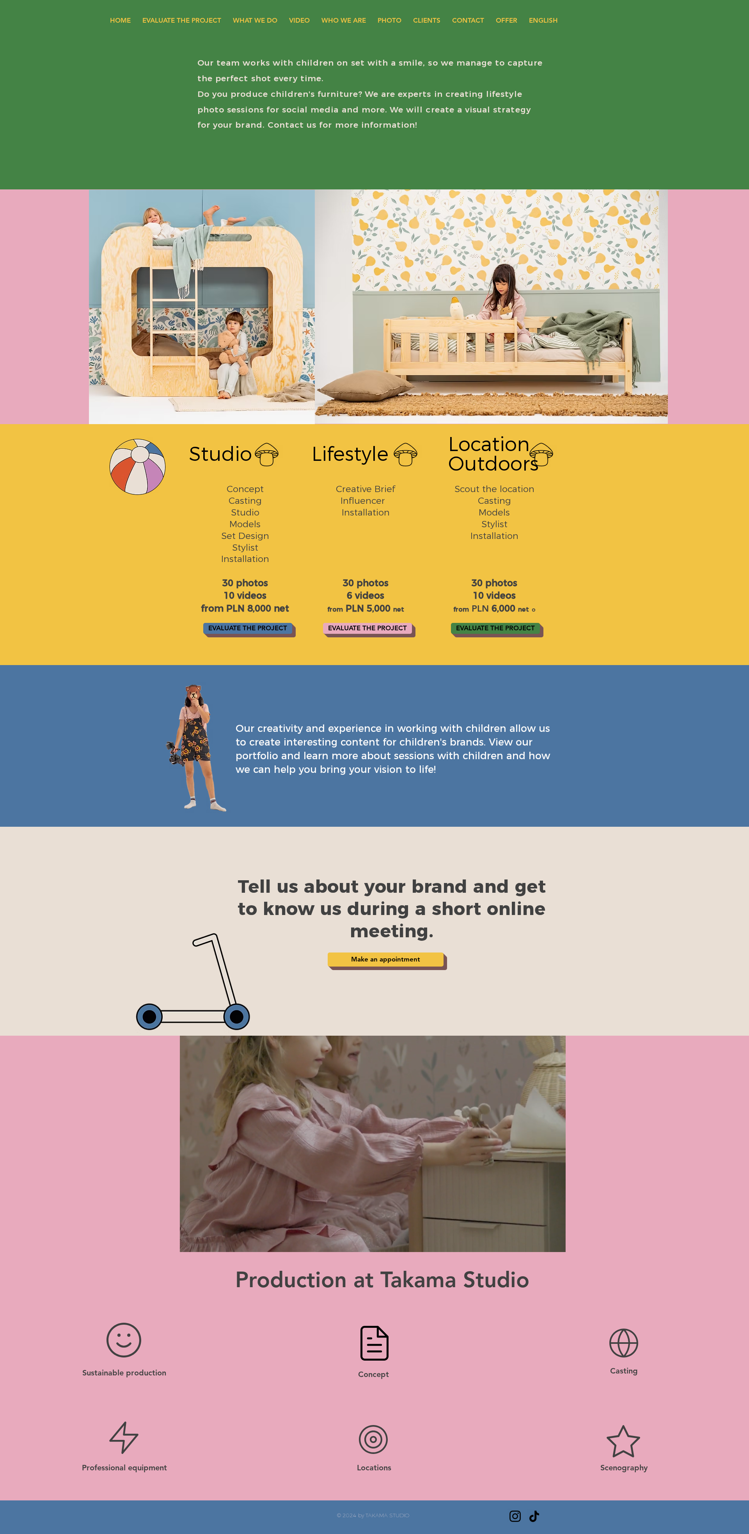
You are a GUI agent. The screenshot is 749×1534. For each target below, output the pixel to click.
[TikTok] (534, 1516)
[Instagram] (515, 1516)
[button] (556, 1243)
